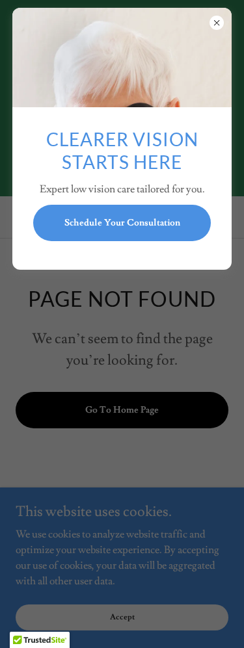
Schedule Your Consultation (122, 223)
